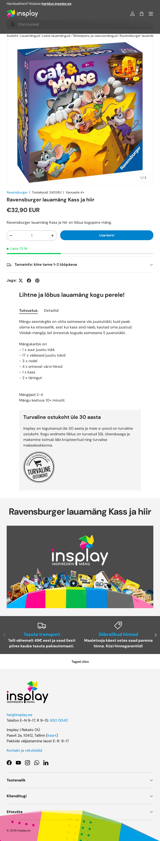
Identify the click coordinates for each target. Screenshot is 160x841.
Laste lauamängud (56, 36)
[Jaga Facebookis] (29, 280)
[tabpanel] (80, 361)
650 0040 (59, 720)
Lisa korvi (106, 235)
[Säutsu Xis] (20, 280)
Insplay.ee (24, 830)
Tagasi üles (80, 661)
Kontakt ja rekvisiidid (24, 750)
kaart (52, 735)
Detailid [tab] (51, 310)
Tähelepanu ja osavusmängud (95, 36)
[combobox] (80, 24)
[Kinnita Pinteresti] (37, 280)
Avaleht (12, 36)
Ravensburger (17, 192)
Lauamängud (30, 36)
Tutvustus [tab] (28, 310)
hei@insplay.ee (19, 714)
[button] (141, 13)
